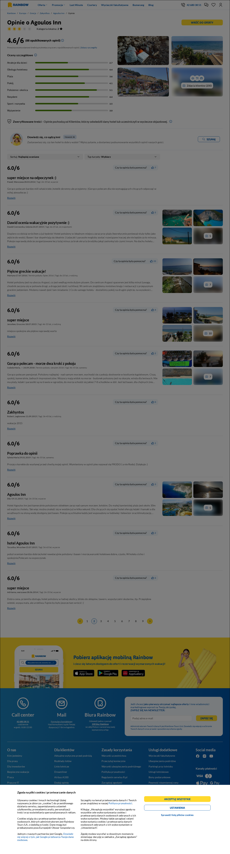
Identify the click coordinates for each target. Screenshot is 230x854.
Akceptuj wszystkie (179, 799)
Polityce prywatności (120, 803)
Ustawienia (183, 808)
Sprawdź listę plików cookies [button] (177, 814)
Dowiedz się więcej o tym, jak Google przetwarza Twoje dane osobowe (45, 836)
